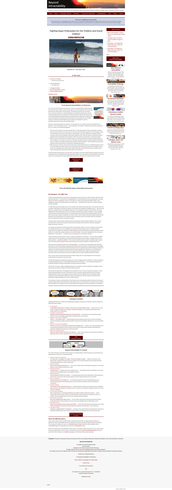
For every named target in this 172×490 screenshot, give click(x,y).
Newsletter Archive (52, 94)
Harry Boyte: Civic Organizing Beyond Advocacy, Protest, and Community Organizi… (115, 50)
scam (85, 255)
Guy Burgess (86, 448)
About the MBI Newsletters (56, 91)
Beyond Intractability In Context (57, 89)
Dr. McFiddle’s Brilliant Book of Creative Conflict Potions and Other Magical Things (69, 308)
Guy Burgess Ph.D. (76, 471)
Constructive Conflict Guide (88, 13)
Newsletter (76, 13)
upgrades (65, 21)
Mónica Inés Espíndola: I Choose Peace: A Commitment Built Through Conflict (116, 34)
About (56, 13)
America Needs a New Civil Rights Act (59, 380)
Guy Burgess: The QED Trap (58, 194)
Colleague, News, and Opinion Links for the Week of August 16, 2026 (115, 39)
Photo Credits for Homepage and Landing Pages (86, 460)
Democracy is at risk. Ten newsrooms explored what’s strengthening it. (67, 325)
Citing (77, 457)
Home (50, 13)
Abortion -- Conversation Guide (57, 319)
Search (121, 13)
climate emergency (73, 230)
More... (108, 54)
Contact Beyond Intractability (86, 466)
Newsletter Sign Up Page (75, 424)
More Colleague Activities (76, 337)
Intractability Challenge (65, 13)
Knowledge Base (101, 13)
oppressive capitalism (63, 240)
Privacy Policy (86, 463)
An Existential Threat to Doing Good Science (60, 386)
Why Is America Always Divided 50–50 (59, 365)
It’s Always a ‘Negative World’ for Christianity (60, 409)
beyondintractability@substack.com (90, 430)
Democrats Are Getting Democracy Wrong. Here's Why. (63, 404)
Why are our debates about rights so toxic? (60, 399)
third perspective (73, 244)
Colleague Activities (55, 88)
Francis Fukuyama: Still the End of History (60, 375)
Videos (115, 13)
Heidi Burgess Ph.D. (88, 471)
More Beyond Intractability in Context (76, 414)
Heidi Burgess (95, 448)
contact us (91, 432)
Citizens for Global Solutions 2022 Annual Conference (63, 332)
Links (109, 13)
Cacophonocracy (54, 370)
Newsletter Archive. (80, 425)
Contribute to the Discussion (76, 169)
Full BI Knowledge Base (116, 127)
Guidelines (80, 454)
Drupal (89, 476)
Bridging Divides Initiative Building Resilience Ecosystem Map (65, 314)
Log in (48, 484)
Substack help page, (69, 432)
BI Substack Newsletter (116, 98)
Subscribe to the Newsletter (76, 159)
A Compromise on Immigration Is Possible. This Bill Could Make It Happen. (68, 359)
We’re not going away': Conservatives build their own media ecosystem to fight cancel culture (72, 393)
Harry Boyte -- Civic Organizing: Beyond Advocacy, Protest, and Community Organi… (115, 44)
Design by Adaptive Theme (121, 488)
